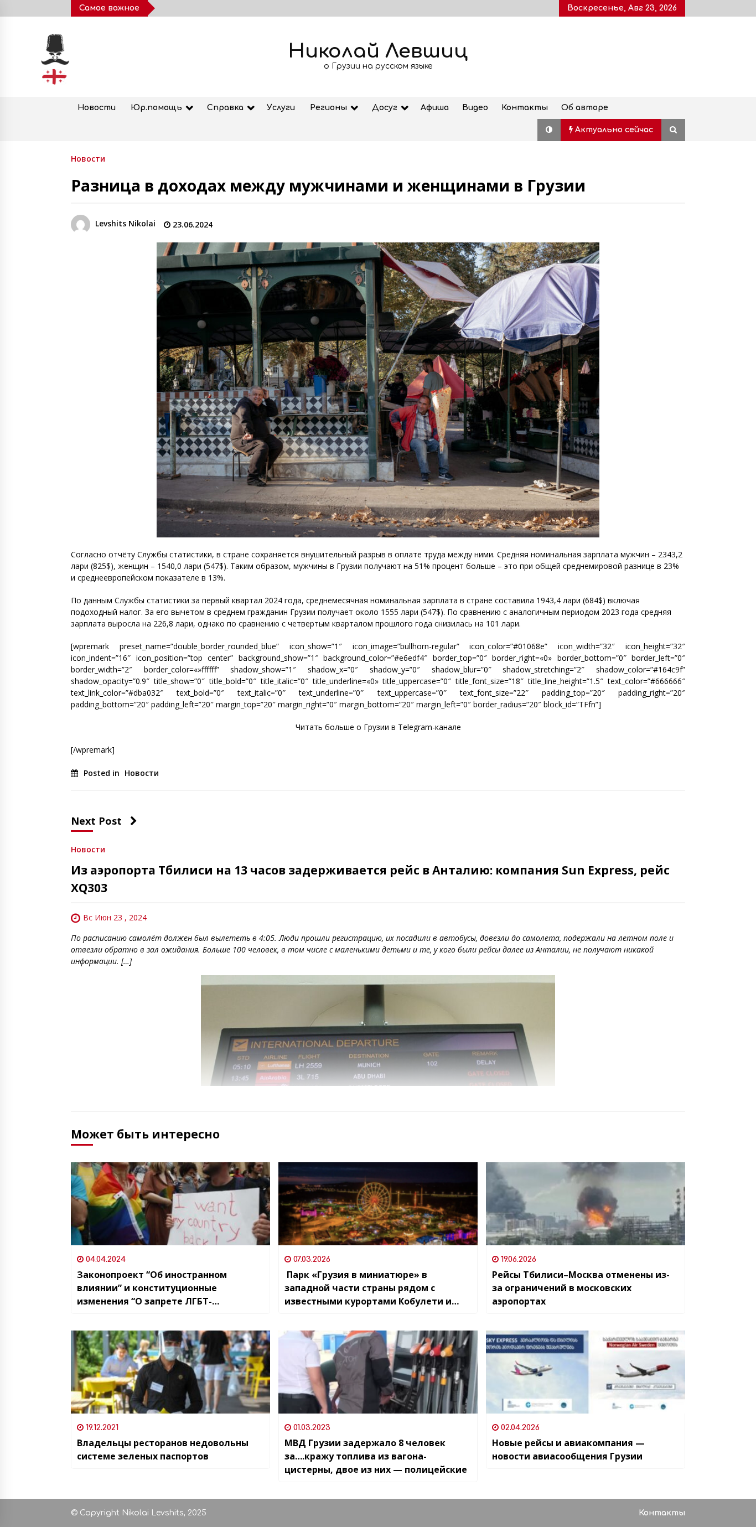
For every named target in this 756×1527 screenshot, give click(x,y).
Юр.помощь (156, 107)
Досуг (384, 107)
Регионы (328, 107)
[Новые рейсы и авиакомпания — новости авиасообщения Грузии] (585, 1372)
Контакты (524, 107)
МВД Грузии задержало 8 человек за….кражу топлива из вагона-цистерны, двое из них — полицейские (375, 1456)
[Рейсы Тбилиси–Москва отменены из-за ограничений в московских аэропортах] (585, 1203)
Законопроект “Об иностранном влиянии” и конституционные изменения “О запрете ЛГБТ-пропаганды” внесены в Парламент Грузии (159, 1288)
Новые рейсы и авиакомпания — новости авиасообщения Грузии (568, 1449)
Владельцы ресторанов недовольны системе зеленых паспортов (162, 1449)
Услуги (281, 107)
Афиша (435, 107)
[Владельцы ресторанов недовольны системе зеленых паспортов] (170, 1372)
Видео (475, 107)
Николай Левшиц (378, 51)
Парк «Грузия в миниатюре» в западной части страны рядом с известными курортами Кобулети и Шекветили (368, 1288)
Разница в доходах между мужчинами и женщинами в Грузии (328, 185)
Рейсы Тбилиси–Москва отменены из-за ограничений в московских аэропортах (581, 1288)
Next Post (96, 820)
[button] (549, 130)
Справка (225, 107)
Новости (96, 107)
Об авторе (584, 107)
